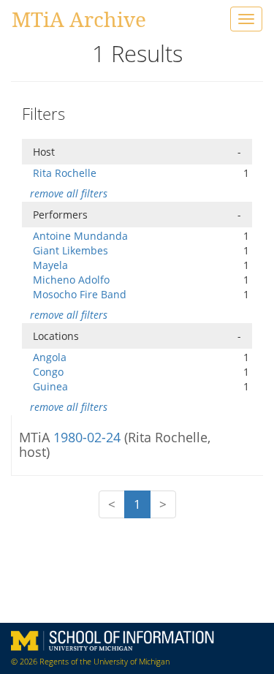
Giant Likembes (70, 250)
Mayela (50, 265)
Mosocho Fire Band (79, 294)
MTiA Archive (79, 19)
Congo (48, 372)
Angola (49, 357)
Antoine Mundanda (80, 236)
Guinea (50, 386)
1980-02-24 (88, 437)
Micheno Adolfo (71, 280)
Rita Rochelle (64, 173)
